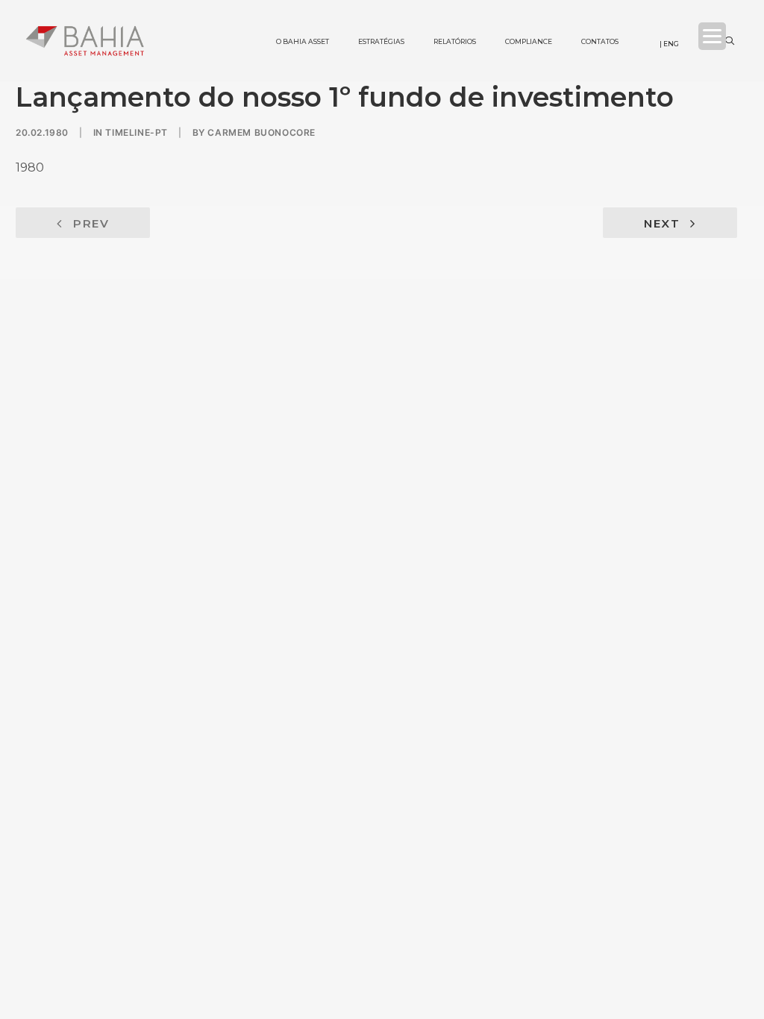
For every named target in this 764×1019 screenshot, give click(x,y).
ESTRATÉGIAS (368, 18)
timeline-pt (136, 132)
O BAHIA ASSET (289, 18)
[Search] (729, 41)
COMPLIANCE (516, 18)
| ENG (669, 44)
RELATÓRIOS (442, 18)
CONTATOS (587, 18)
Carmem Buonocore (261, 132)
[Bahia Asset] (85, 40)
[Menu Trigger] (712, 36)
